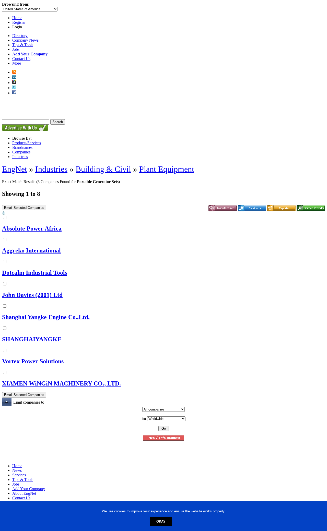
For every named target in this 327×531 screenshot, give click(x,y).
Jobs (15, 49)
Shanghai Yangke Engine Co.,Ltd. (46, 317)
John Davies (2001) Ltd (32, 295)
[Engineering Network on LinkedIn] (14, 77)
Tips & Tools (22, 45)
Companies (21, 152)
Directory (20, 35)
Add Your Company (28, 489)
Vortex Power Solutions (33, 361)
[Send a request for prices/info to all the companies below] (163, 439)
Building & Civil (103, 169)
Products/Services (26, 143)
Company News (25, 40)
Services (19, 475)
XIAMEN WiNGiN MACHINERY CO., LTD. (61, 383)
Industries (20, 156)
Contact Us (21, 58)
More (16, 63)
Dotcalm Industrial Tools (34, 272)
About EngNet (24, 493)
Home (17, 18)
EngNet (14, 169)
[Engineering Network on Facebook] (14, 93)
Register (19, 22)
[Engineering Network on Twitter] (14, 88)
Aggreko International (31, 250)
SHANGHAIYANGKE (32, 339)
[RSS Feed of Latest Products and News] (14, 72)
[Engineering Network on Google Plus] (14, 82)
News (17, 470)
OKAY (161, 521)
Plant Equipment (166, 169)
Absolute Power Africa (32, 228)
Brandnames (22, 147)
